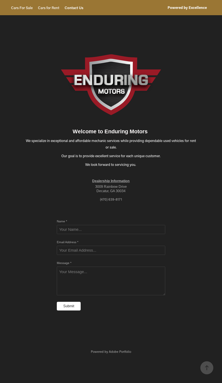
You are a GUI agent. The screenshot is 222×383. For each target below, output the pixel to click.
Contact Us (74, 7)
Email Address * (67, 242)
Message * (64, 262)
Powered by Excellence (187, 7)
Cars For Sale (22, 7)
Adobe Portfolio (120, 351)
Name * (62, 221)
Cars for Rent (48, 7)
